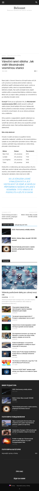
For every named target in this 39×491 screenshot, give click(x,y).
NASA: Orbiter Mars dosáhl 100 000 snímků (29, 215)
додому (4, 55)
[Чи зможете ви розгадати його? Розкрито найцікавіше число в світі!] (6, 318)
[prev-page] (3, 256)
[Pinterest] (12, 75)
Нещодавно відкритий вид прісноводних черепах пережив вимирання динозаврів (22, 309)
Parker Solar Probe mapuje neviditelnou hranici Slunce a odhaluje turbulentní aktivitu (24, 353)
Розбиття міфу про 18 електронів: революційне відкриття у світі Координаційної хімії (22, 440)
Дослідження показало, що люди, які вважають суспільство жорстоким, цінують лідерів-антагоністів (24, 335)
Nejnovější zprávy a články (14, 55)
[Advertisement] (19, 33)
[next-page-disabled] (6, 256)
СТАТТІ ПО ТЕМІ (8, 225)
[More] (20, 75)
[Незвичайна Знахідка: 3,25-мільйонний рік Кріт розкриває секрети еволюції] (6, 432)
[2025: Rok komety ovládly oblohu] (6, 232)
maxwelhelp (5, 297)
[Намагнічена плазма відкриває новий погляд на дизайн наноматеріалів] (6, 327)
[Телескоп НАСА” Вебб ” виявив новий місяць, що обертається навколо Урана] (6, 372)
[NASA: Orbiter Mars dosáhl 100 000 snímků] (6, 240)
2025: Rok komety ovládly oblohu (23, 229)
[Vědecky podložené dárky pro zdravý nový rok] (19, 277)
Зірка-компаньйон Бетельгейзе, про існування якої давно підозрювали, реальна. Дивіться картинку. (23, 422)
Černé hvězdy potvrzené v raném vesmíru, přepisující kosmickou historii (9, 216)
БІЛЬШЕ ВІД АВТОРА (21, 225)
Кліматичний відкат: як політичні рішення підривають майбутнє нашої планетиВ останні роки (23, 344)
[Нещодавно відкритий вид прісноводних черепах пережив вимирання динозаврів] (6, 309)
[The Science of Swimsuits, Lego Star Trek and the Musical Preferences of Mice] (6, 363)
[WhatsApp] (16, 75)
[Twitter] (8, 75)
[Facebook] (3, 75)
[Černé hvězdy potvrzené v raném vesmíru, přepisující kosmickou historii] (6, 249)
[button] (3, 2)
